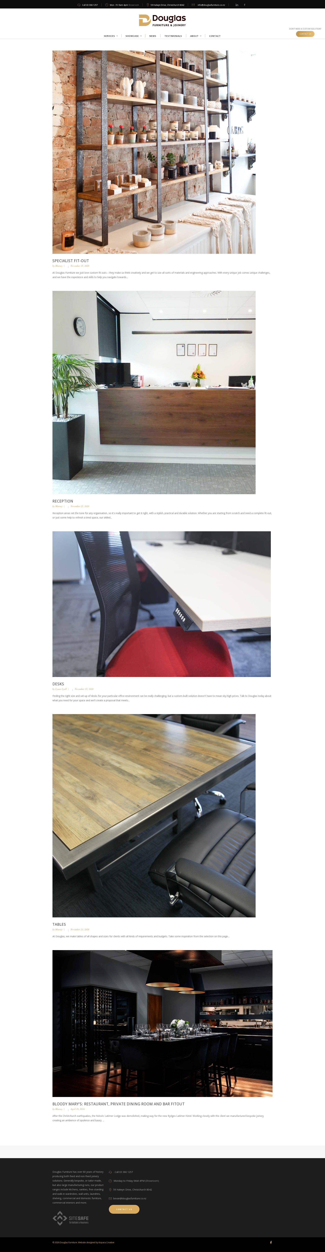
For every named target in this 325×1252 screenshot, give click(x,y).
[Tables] (154, 815)
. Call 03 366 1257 (123, 1172)
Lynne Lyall (61, 689)
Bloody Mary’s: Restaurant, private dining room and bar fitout (118, 1104)
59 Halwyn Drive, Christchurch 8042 (167, 5)
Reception (62, 501)
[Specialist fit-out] (154, 151)
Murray (58, 265)
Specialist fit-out (70, 260)
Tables (59, 924)
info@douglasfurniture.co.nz (211, 5)
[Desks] (161, 604)
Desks (58, 684)
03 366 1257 (92, 5)
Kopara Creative (106, 1242)
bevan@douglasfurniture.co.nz (129, 1198)
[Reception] (154, 392)
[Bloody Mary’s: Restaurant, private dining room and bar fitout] (162, 1023)
